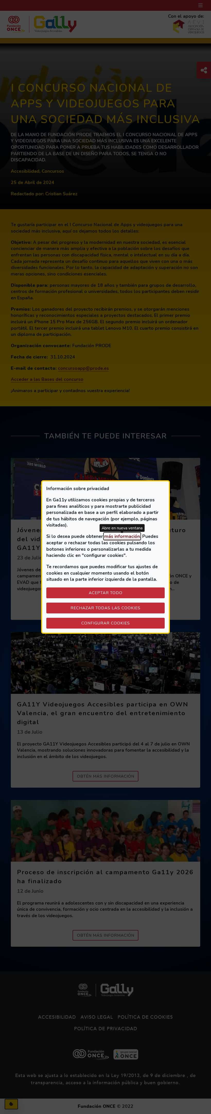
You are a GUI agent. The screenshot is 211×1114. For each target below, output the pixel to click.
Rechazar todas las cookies (105, 608)
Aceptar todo (105, 592)
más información (122, 536)
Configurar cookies (123, 623)
